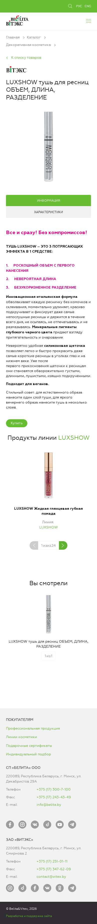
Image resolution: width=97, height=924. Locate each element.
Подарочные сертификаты (29, 746)
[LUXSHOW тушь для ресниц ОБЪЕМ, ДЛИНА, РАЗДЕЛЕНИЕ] (48, 146)
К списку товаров (26, 57)
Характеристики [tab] (48, 212)
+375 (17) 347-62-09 (54, 869)
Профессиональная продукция (33, 728)
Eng (88, 6)
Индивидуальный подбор (28, 754)
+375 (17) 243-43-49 (54, 797)
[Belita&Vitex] (17, 20)
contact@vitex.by (51, 877)
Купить (17, 423)
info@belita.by (49, 805)
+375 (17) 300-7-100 (54, 789)
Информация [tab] (48, 200)
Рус (79, 6)
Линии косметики (21, 737)
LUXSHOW (74, 437)
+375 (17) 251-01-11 (52, 861)
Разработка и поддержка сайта (29, 916)
